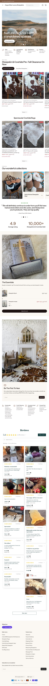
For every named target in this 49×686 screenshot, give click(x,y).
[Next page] (28, 45)
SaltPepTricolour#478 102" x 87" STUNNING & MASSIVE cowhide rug (10, 151)
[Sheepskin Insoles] (4, 303)
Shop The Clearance (8, 68)
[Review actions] (22, 464)
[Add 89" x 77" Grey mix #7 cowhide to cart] (42, 146)
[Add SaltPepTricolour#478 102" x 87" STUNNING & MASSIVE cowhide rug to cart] (20, 146)
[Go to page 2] (25, 45)
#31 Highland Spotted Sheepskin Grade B (12, 102)
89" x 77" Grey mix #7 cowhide (30, 151)
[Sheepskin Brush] (4, 293)
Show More (6, 471)
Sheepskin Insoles (13, 301)
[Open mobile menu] (2, 5)
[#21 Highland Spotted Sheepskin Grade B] (33, 85)
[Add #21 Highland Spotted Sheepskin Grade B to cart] (42, 97)
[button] (25, 435)
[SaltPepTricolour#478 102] (12, 134)
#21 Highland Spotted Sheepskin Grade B (33, 102)
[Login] (42, 5)
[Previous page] (21, 45)
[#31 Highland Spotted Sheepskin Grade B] (12, 85)
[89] (33, 134)
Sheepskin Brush (13, 293)
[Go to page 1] (23, 45)
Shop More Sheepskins (21, 68)
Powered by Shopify (33, 683)
